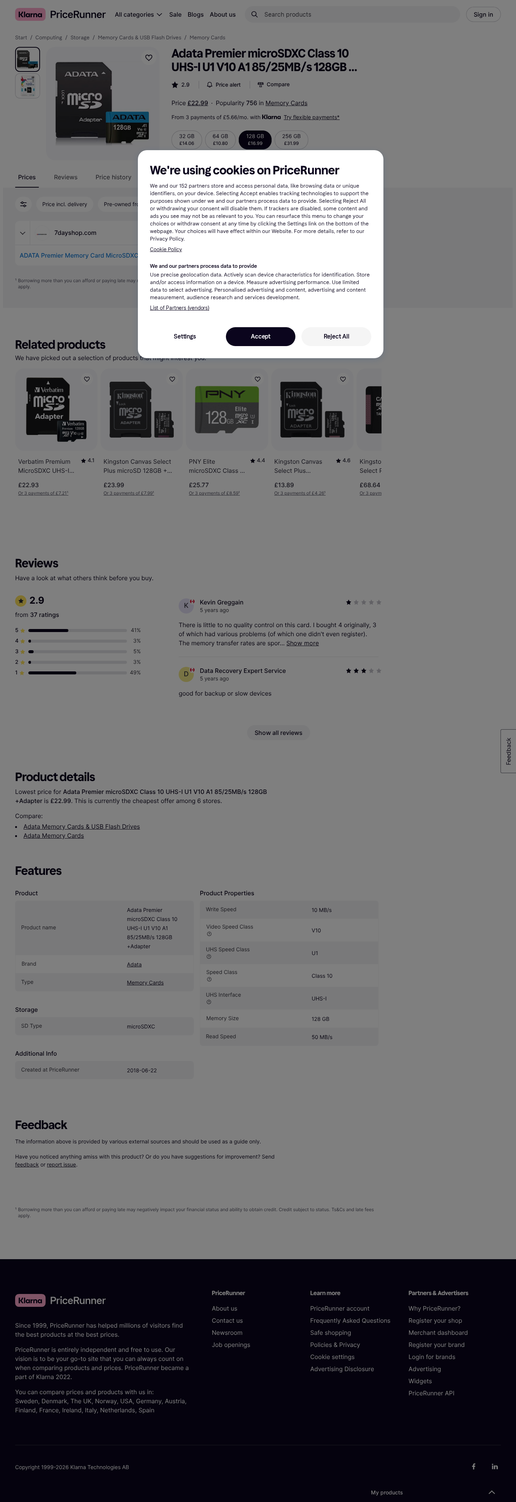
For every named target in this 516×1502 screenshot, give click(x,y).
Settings (185, 336)
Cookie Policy (166, 249)
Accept (260, 336)
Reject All (336, 336)
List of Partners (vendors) (179, 308)
